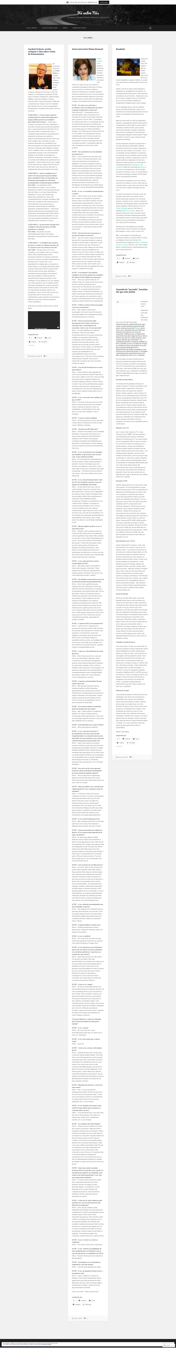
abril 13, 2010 (122, 276)
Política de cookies (46, 1344)
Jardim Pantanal (121, 208)
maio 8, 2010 (78, 1318)
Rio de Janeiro (130, 211)
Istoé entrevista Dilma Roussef (87, 49)
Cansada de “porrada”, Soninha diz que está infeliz (131, 290)
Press (65, 28)
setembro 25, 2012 (36, 356)
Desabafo (120, 49)
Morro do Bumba (142, 242)
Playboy (137, 328)
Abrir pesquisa (150, 28)
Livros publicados (50, 28)
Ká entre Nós (88, 12)
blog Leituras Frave (99, 61)
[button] (40, 76)
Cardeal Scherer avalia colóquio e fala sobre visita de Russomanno (41, 51)
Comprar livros (79, 28)
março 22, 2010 (123, 757)
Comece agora (104, 2)
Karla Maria (31, 28)
